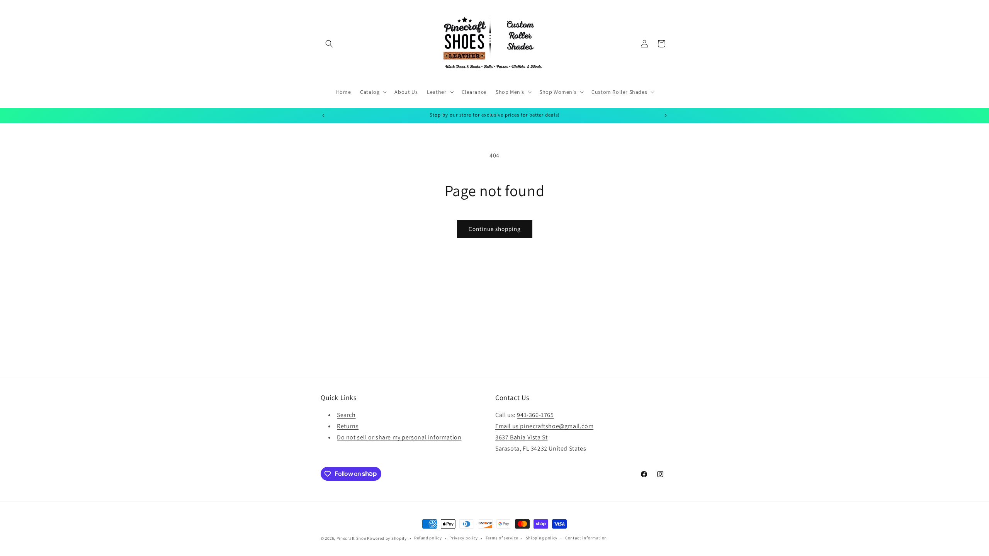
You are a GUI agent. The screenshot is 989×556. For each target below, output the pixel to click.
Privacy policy (463, 538)
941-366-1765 (535, 415)
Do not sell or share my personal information (399, 437)
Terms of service (502, 538)
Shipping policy (542, 538)
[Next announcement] (665, 115)
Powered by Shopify (387, 538)
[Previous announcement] (323, 115)
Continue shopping (495, 228)
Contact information (586, 538)
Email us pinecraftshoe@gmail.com (544, 426)
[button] (329, 43)
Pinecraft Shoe (351, 538)
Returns (348, 426)
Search (346, 415)
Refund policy (428, 538)
